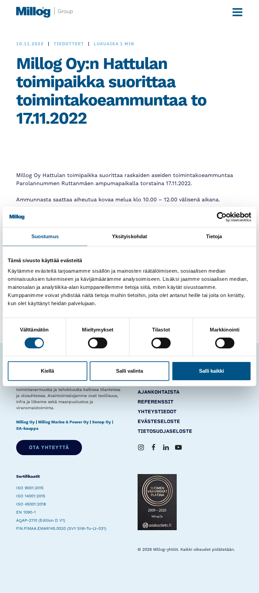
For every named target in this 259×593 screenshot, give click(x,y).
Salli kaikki (211, 371)
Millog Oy (25, 422)
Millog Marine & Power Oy (63, 422)
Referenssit (155, 402)
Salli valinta (129, 371)
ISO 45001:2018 (31, 504)
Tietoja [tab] (214, 236)
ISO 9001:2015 (30, 488)
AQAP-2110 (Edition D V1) (40, 520)
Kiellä (47, 371)
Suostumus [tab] (45, 236)
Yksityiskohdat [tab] (129, 236)
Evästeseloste (159, 421)
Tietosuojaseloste (165, 431)
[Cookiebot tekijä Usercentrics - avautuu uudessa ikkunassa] (221, 217)
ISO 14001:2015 (30, 496)
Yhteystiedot (157, 412)
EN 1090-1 (26, 512)
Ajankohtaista (158, 392)
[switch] (97, 343)
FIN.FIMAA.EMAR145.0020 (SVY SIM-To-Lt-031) (61, 528)
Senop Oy (101, 422)
